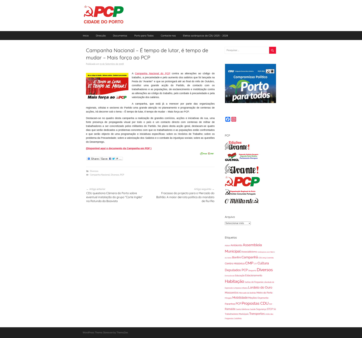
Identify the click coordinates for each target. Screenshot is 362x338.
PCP (122, 175)
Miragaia (228, 298)
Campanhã (250, 257)
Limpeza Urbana (240, 288)
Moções (252, 297)
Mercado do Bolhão (247, 293)
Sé (274, 309)
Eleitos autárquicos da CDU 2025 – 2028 (205, 35)
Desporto (252, 270)
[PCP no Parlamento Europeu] (242, 160)
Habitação (234, 281)
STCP (270, 309)
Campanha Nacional (100, 175)
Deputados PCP (236, 270)
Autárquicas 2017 (264, 252)
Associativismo (249, 251)
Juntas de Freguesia (254, 282)
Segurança (261, 309)
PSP (270, 304)
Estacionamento (253, 275)
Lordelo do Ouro (260, 287)
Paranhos (230, 303)
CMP (249, 263)
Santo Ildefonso (243, 309)
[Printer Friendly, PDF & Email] (207, 153)
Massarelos (231, 292)
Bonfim (236, 257)
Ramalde (230, 308)
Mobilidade (240, 297)
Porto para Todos (144, 35)
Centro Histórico (235, 263)
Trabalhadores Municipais (237, 314)
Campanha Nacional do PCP (152, 73)
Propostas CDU (255, 303)
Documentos (120, 35)
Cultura (263, 263)
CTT (255, 264)
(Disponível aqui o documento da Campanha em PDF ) (118, 148)
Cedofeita (270, 258)
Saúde (253, 309)
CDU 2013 (262, 258)
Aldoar (227, 245)
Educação (240, 275)
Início (86, 35)
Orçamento (262, 298)
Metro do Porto (264, 292)
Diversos (94, 171)
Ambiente (236, 245)
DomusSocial (229, 276)
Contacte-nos (168, 35)
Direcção (101, 35)
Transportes (257, 313)
